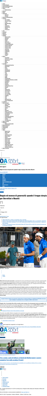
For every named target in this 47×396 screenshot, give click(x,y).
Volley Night (7, 143)
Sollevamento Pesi (9, 85)
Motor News (7, 136)
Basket (6, 39)
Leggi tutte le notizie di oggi (8, 320)
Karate (6, 74)
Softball (6, 54)
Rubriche (7, 82)
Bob (6, 109)
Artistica (6, 14)
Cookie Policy (4, 385)
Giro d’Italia (7, 19)
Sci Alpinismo (8, 120)
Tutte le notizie (5, 121)
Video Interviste (8, 145)
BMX (6, 24)
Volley (6, 55)
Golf (6, 72)
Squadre (4, 35)
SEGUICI (2, 325)
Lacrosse (7, 49)
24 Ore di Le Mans (9, 59)
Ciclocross (7, 29)
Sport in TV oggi (5, 7)
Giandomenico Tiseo (4, 216)
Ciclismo (4, 18)
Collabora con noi (5, 382)
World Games (5, 126)
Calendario (7, 25)
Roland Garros (8, 9)
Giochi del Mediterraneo (7, 6)
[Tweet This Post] (24, 271)
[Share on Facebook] (24, 270)
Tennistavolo (7, 90)
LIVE (3, 30)
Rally (6, 61)
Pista (6, 22)
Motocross (7, 60)
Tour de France (8, 21)
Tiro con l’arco (8, 94)
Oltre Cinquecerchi (9, 100)
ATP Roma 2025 (11, 326)
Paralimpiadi (7, 78)
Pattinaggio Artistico (9, 116)
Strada (6, 28)
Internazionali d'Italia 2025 (20, 326)
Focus (6, 133)
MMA (6, 77)
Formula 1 (4, 32)
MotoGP (4, 33)
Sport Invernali (5, 103)
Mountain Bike (8, 23)
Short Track (7, 104)
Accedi (3, 128)
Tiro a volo (7, 92)
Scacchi (6, 83)
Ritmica (6, 16)
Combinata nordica (9, 112)
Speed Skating (8, 117)
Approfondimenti (6, 125)
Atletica (4, 11)
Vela (6, 98)
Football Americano (9, 44)
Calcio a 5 (7, 41)
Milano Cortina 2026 (9, 123)
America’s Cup (8, 99)
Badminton (7, 66)
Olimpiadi (4, 122)
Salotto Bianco (8, 138)
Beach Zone (7, 131)
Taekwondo (7, 89)
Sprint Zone (7, 139)
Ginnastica (4, 13)
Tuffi (6, 96)
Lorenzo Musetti (30, 326)
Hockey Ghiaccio (8, 45)
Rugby (6, 52)
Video (3, 129)
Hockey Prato (8, 47)
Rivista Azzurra (5, 4)
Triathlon (7, 95)
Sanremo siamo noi (9, 147)
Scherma (7, 84)
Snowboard (7, 114)
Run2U (6, 137)
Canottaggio (7, 70)
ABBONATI (5, 172)
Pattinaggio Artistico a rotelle (11, 79)
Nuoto (3, 12)
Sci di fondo (7, 106)
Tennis (3, 8)
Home (3, 3)
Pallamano (7, 50)
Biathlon (6, 105)
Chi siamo (4, 379)
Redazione (4, 380)
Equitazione (7, 71)
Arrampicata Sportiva (9, 65)
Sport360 (4, 63)
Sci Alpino (4, 101)
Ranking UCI (7, 27)
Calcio (6, 40)
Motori (3, 56)
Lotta (6, 76)
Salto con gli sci (8, 111)
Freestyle (7, 115)
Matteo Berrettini (37, 326)
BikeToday (7, 132)
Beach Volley (7, 36)
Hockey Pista (8, 46)
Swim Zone (7, 141)
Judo (6, 73)
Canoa (6, 68)
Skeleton (7, 110)
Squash (6, 87)
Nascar (6, 62)
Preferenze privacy (5, 386)
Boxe (6, 67)
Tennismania (7, 142)
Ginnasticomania (8, 134)
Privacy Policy (5, 383)
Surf (6, 88)
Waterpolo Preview (9, 144)
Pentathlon (7, 81)
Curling (6, 118)
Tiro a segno (7, 93)
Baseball (7, 38)
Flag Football (7, 43)
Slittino (6, 107)
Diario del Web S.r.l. (25, 392)
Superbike (7, 57)
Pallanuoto (7, 51)
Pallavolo (4, 34)
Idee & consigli (5, 148)
